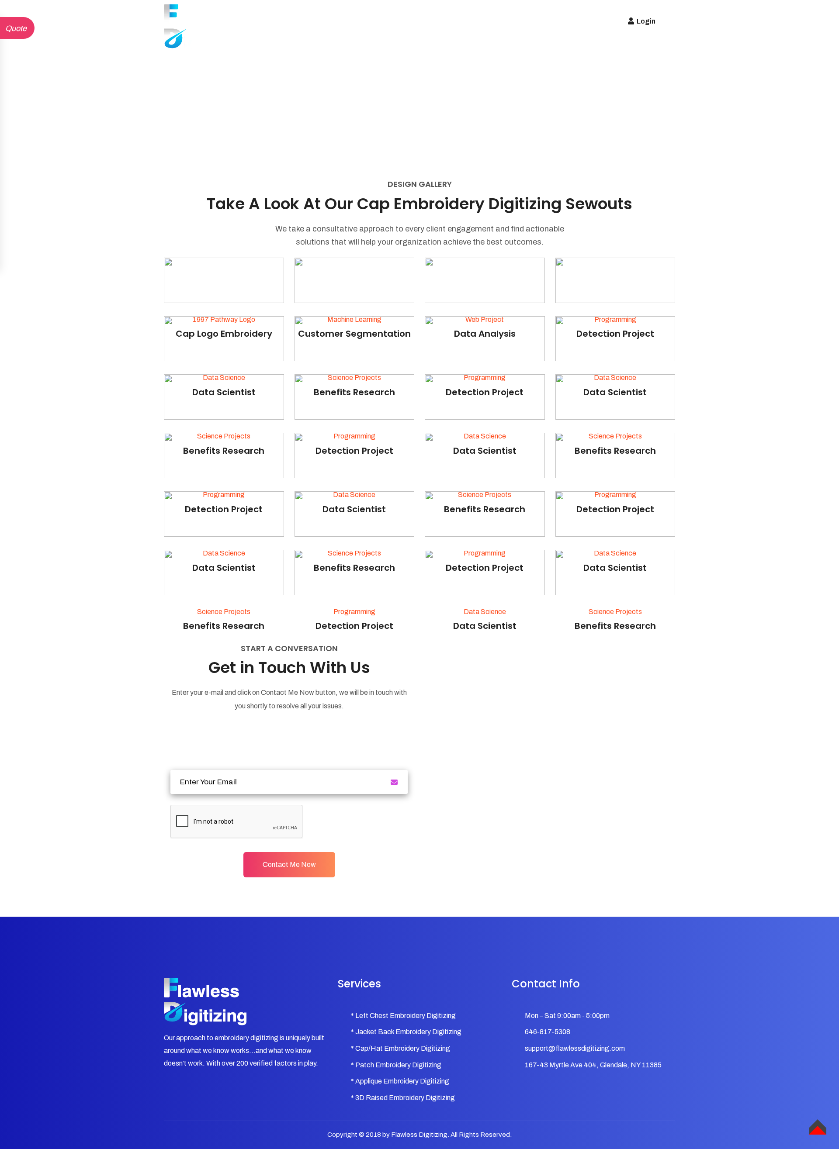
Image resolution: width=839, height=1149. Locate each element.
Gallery (396, 21)
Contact (532, 21)
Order (495, 21)
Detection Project (354, 626)
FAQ (464, 21)
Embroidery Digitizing (335, 21)
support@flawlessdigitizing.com (575, 1048)
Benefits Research (223, 626)
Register (574, 21)
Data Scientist (485, 626)
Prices (432, 21)
